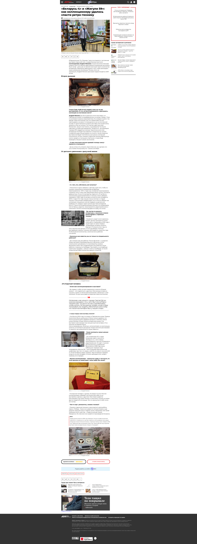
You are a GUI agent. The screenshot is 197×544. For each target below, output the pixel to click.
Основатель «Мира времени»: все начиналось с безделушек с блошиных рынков (76, 491)
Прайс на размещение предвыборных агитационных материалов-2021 (89, 517)
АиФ (98, 53)
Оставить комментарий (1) (98, 461)
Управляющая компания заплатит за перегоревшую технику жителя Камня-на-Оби (123, 36)
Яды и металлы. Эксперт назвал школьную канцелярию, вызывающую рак (125, 66)
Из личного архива (76, 106)
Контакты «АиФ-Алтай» (77, 515)
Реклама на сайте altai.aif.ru (92, 515)
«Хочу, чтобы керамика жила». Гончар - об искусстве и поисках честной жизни (100, 491)
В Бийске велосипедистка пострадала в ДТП (123, 30)
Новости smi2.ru (66, 511)
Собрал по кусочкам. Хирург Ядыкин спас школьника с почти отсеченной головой (127, 46)
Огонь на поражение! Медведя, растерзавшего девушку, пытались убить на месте (123, 12)
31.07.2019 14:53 (64, 6)
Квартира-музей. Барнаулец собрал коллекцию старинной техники (75, 486)
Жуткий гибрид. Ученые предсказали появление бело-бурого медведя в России (127, 61)
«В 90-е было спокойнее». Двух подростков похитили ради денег (126, 71)
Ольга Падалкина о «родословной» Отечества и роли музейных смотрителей (100, 486)
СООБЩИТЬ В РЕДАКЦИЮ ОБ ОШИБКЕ (116, 517)
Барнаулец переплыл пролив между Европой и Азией (123, 24)
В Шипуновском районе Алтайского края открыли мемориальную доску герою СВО (123, 18)
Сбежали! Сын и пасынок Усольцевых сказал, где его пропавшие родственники (127, 56)
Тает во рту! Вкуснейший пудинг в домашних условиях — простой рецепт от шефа (126, 51)
